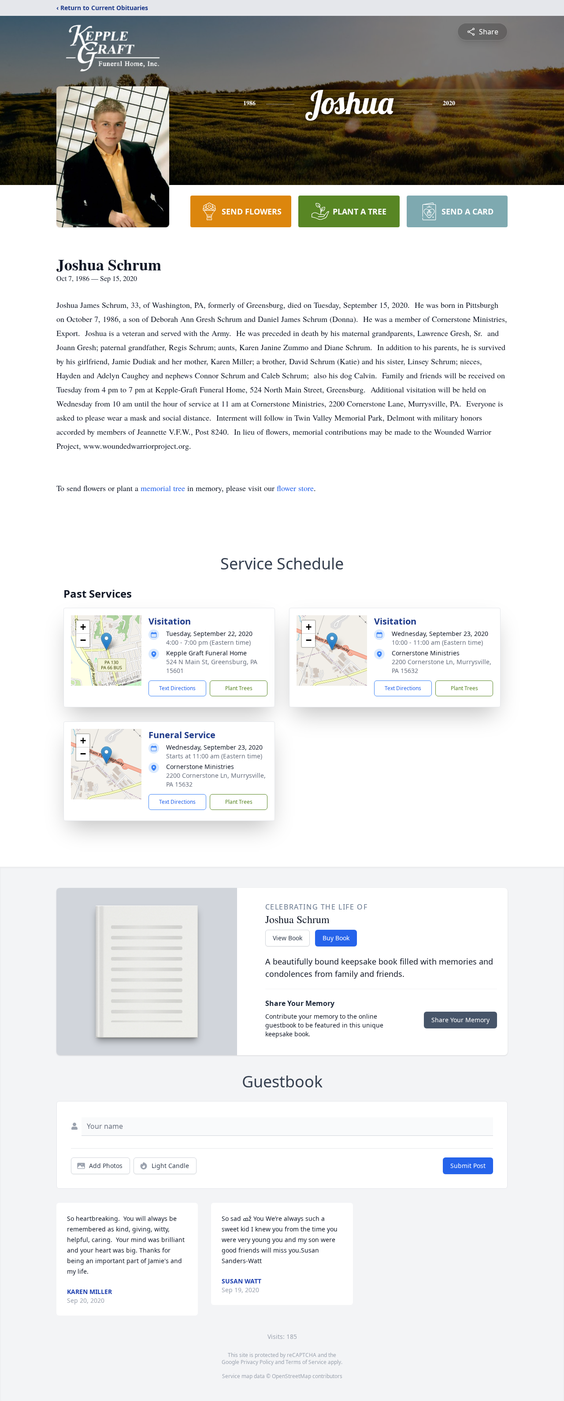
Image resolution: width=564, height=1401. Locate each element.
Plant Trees (238, 688)
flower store (295, 488)
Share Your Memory (460, 1020)
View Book (287, 938)
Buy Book (336, 938)
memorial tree (163, 488)
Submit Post (468, 1165)
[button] (106, 641)
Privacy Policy (257, 1362)
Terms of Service (306, 1362)
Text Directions (177, 688)
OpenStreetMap (291, 1376)
